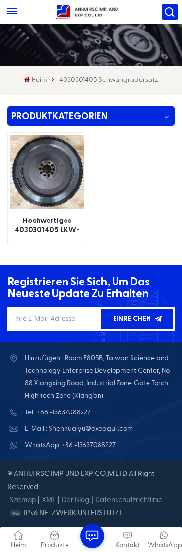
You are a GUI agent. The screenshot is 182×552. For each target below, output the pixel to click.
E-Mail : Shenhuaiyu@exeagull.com (79, 429)
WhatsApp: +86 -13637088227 (70, 445)
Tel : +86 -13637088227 (58, 412)
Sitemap (22, 500)
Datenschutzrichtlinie (129, 500)
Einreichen (132, 318)
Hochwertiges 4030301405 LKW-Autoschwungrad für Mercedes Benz (47, 226)
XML (49, 500)
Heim (39, 80)
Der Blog (75, 500)
